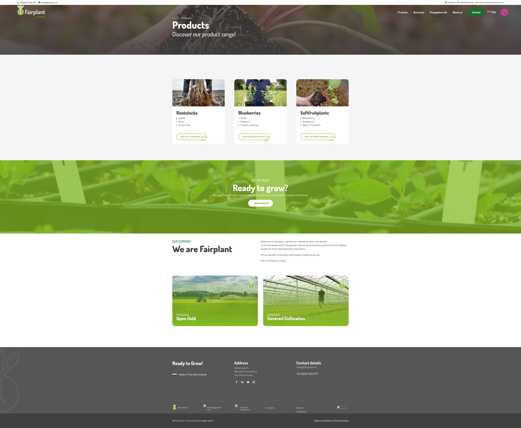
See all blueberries (253, 136)
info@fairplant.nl (306, 367)
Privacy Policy (341, 420)
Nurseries (418, 12)
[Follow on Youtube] (248, 382)
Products (403, 12)
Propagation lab (438, 12)
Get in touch (262, 203)
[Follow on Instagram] (253, 382)
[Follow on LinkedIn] (242, 382)
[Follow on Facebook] (236, 382)
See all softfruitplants (317, 136)
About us (457, 12)
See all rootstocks (190, 136)
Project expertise (245, 408)
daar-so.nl (207, 420)
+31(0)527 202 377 (27, 2)
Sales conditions (323, 420)
